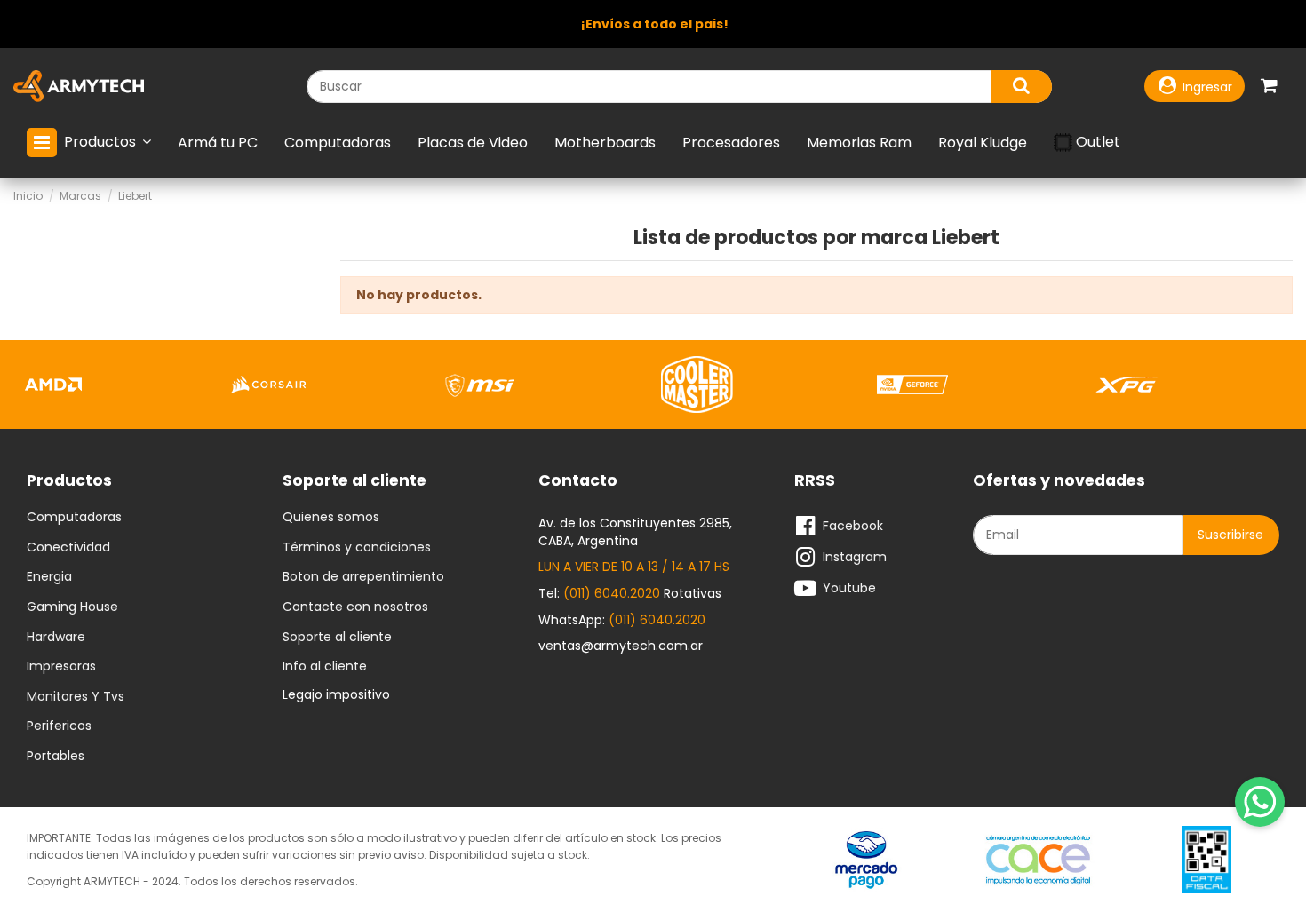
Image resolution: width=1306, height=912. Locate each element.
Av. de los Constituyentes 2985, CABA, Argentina (635, 532)
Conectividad (68, 548)
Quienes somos (331, 517)
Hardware (56, 637)
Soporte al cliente (337, 637)
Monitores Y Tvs (75, 697)
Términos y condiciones (357, 548)
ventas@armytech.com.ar (620, 645)
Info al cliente (325, 667)
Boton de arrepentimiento (363, 577)
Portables (55, 756)
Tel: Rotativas (629, 593)
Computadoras (74, 517)
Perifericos (59, 726)
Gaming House (72, 607)
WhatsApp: (621, 620)
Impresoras (61, 667)
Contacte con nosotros (355, 607)
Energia (49, 577)
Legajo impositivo (336, 694)
